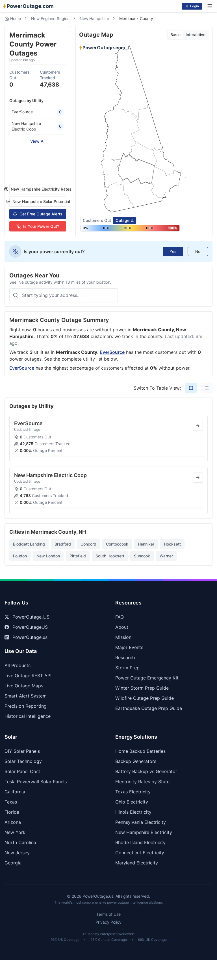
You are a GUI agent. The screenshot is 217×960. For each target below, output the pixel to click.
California (15, 792)
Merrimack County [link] (136, 18)
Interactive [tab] (195, 34)
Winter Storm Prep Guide (142, 688)
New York (15, 832)
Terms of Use (108, 914)
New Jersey (17, 852)
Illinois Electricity (133, 812)
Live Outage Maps (24, 685)
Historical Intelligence (28, 716)
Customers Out (97, 220)
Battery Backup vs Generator (146, 771)
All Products (18, 665)
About (121, 627)
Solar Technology (23, 761)
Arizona (13, 822)
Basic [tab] (175, 34)
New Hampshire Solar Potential (39, 201)
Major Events (129, 647)
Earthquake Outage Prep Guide (148, 708)
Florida (12, 812)
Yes (173, 251)
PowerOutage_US (30, 617)
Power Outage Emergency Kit (147, 678)
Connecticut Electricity (139, 852)
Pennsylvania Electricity (140, 822)
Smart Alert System (26, 696)
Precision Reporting (26, 706)
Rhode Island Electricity (140, 842)
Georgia (13, 863)
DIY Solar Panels (22, 751)
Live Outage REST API (28, 675)
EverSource (112, 352)
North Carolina (20, 842)
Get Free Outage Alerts (40, 213)
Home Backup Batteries (140, 751)
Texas (11, 802)
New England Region (50, 18)
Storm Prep (127, 667)
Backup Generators (135, 761)
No (197, 251)
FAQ (119, 617)
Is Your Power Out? (41, 226)
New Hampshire (94, 18)
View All (37, 141)
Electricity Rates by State (142, 781)
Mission (123, 637)
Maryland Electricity (136, 863)
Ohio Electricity (131, 802)
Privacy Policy (108, 922)
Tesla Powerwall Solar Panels (36, 781)
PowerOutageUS (30, 627)
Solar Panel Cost (22, 771)
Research (125, 657)
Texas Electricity (133, 792)
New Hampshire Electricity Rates (38, 189)
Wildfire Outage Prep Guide (144, 698)
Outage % (125, 220)
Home (15, 18)
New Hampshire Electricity (143, 832)
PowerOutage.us (29, 637)
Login (194, 6)
